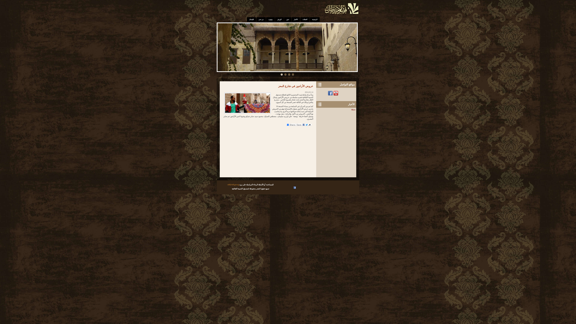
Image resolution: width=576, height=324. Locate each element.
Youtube (336, 93)
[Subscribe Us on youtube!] (292, 187)
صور (287, 19)
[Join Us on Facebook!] (295, 187)
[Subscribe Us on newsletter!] (342, 93)
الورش (279, 19)
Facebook (330, 93)
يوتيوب (270, 19)
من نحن (261, 19)
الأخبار (296, 19)
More (353, 110)
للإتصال (251, 19)
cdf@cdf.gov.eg (233, 185)
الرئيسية (314, 19)
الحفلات (305, 19)
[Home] (342, 14)
